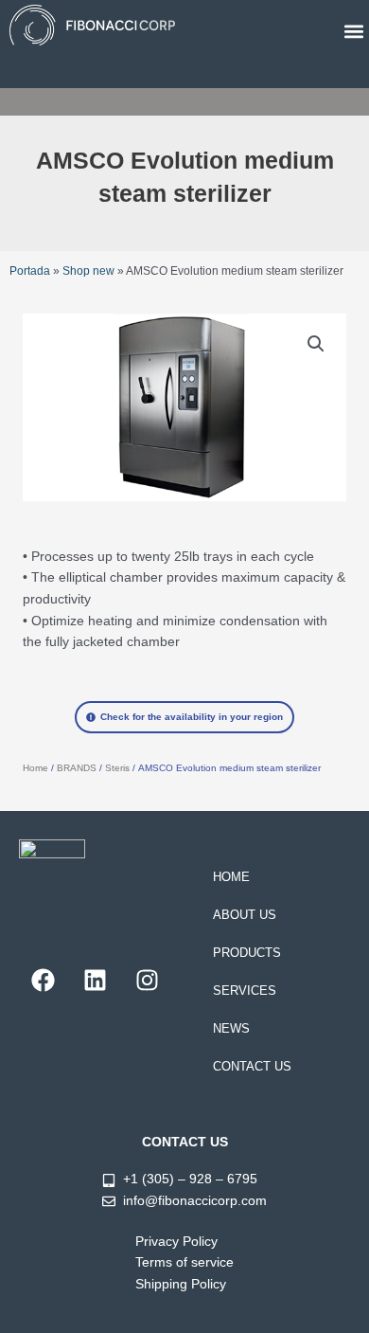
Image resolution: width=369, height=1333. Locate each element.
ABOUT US (244, 915)
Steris (117, 768)
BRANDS (77, 768)
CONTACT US (252, 1066)
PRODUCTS (247, 953)
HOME (231, 877)
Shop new (88, 270)
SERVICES (244, 990)
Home (35, 768)
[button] (353, 30)
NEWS (231, 1028)
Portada (29, 270)
